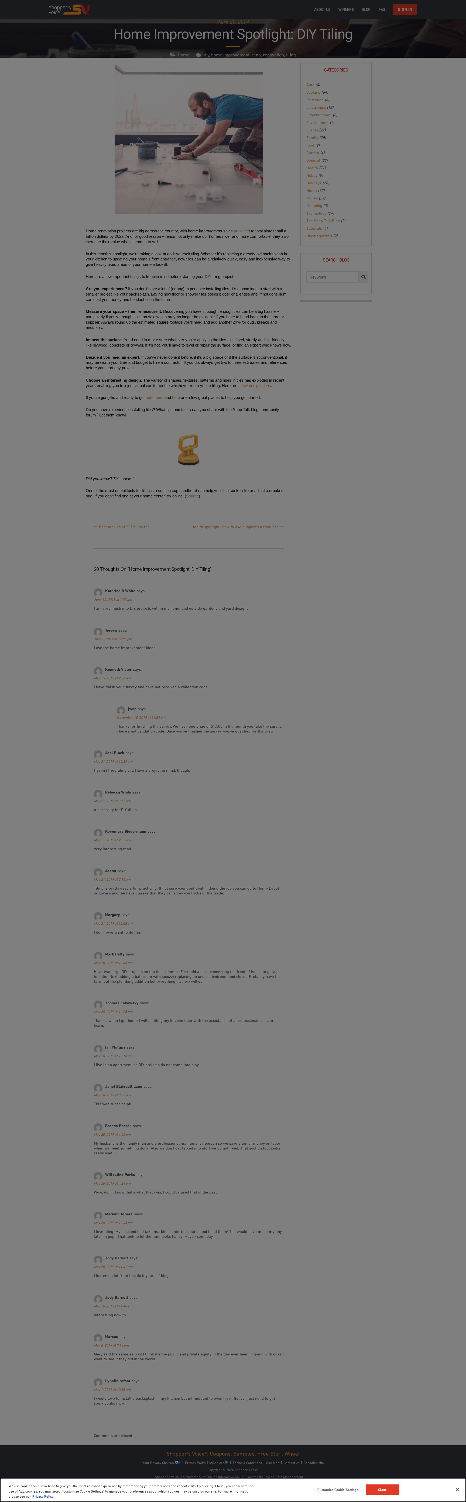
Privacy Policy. (43, 1496)
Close (382, 1489)
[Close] (457, 1490)
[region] (233, 1490)
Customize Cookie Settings (337, 1489)
